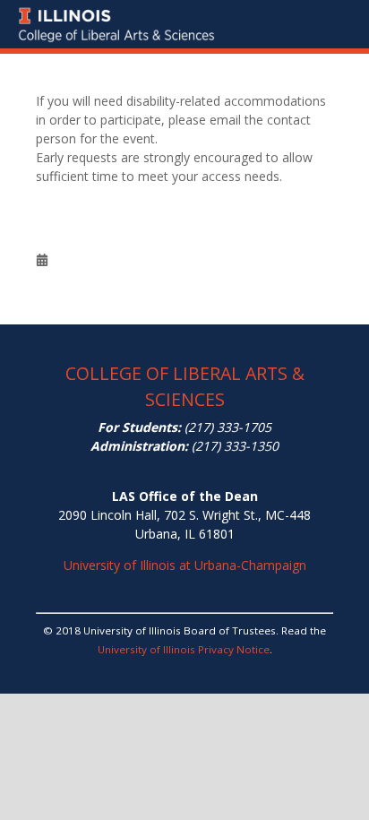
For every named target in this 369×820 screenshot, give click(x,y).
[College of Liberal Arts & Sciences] (184, 10)
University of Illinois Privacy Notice (184, 649)
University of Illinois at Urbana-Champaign (185, 565)
